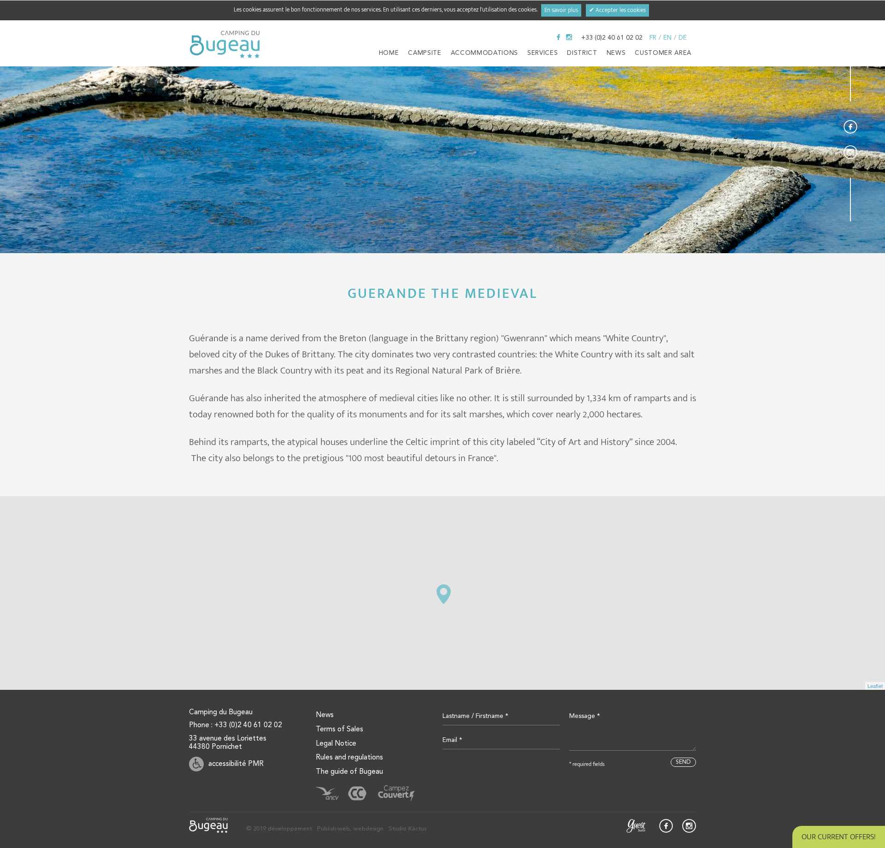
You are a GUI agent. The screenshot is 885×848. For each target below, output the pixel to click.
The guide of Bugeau (349, 772)
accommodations (484, 53)
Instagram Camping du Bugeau (569, 37)
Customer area (663, 53)
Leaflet (875, 685)
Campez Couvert (396, 793)
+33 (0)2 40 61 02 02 (612, 38)
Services (542, 53)
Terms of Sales (339, 729)
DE (682, 38)
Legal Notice (336, 743)
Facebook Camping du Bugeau (558, 37)
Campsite (424, 53)
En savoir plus (561, 10)
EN (667, 38)
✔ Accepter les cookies (617, 10)
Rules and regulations (349, 757)
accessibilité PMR (236, 764)
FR (652, 38)
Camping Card (357, 793)
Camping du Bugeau (224, 44)
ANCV (327, 793)
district (582, 53)
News (616, 53)
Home (389, 53)
